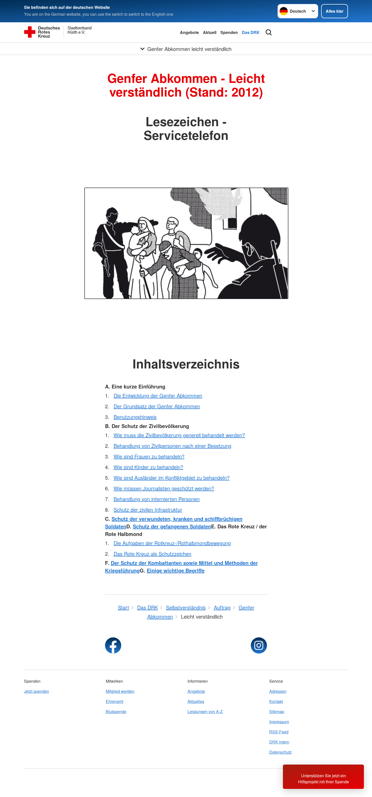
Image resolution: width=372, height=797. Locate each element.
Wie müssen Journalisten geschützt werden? (164, 488)
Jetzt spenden (36, 691)
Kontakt (276, 701)
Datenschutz (280, 752)
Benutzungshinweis (135, 416)
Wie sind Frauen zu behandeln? (149, 456)
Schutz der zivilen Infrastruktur (148, 509)
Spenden (229, 32)
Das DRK (251, 32)
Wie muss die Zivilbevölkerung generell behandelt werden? (179, 435)
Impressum (279, 722)
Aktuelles (196, 701)
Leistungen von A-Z (205, 711)
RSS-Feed (278, 732)
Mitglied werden (120, 691)
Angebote (189, 32)
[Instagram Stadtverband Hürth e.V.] (259, 645)
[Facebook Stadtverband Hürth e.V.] (113, 645)
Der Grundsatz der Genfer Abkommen (157, 406)
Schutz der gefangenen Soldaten (172, 526)
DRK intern (279, 742)
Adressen (277, 691)
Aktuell (209, 32)
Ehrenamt (114, 701)
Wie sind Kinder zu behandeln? (148, 467)
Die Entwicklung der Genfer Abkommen (158, 395)
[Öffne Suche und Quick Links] (269, 32)
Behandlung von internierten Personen (157, 499)
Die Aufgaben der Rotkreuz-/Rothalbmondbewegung (172, 543)
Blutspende (116, 711)
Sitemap (276, 711)
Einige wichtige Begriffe (175, 570)
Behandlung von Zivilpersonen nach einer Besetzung (172, 445)
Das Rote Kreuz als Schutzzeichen (152, 553)
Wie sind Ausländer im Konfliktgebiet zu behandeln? (172, 477)
